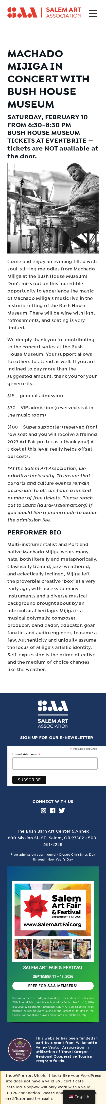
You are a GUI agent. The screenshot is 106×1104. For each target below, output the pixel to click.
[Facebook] (52, 810)
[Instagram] (43, 810)
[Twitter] (62, 810)
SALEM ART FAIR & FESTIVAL (53, 967)
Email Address (26, 754)
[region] (53, 946)
